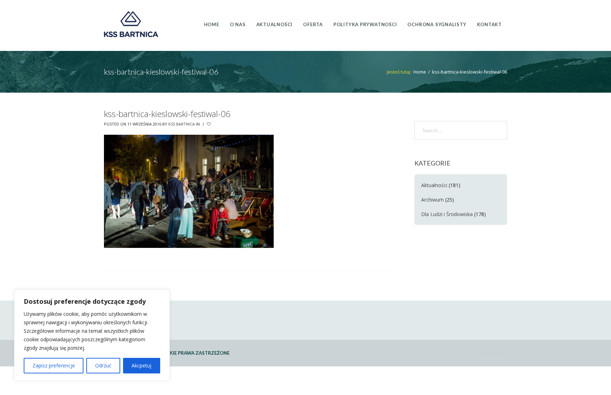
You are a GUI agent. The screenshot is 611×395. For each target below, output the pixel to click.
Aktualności (434, 185)
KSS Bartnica (181, 124)
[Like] (209, 124)
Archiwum (432, 199)
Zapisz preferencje (54, 365)
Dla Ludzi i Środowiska (447, 214)
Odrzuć (103, 365)
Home (419, 72)
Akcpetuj (141, 365)
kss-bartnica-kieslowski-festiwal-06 (167, 114)
